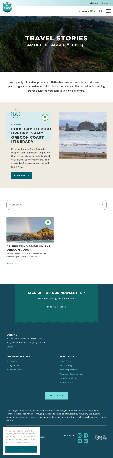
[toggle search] (100, 11)
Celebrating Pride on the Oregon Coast (28, 248)
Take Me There (55, 307)
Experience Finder (68, 378)
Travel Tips (65, 361)
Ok (21, 449)
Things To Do (13, 365)
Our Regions (12, 361)
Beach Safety (66, 382)
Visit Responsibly (68, 369)
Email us (10, 347)
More (9, 263)
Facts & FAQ (65, 365)
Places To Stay (13, 369)
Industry (106, 3)
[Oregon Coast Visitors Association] (7, 7)
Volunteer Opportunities (71, 374)
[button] (56, 205)
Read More (20, 175)
